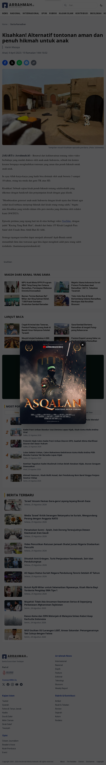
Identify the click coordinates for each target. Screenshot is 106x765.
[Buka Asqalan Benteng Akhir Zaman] (53, 382)
